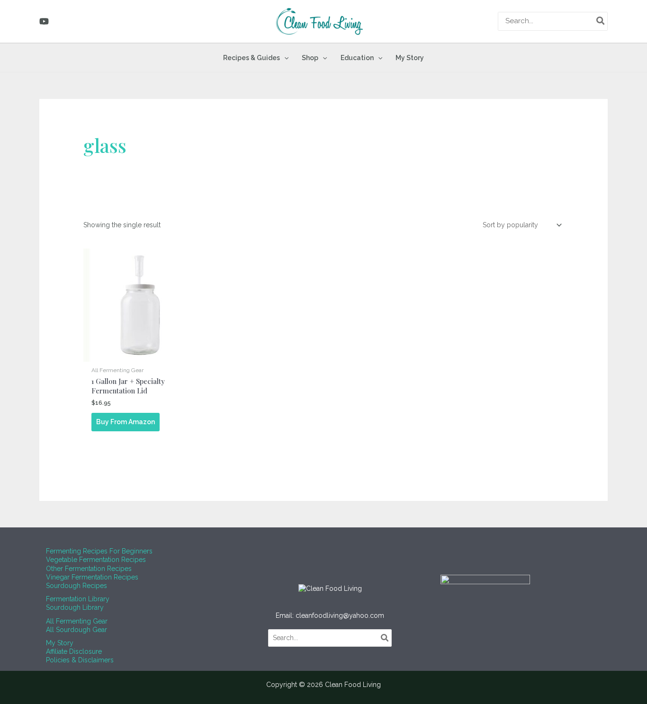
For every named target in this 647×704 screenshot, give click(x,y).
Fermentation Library (77, 599)
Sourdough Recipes (76, 585)
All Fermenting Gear (77, 621)
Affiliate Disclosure (74, 651)
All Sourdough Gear (76, 629)
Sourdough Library (75, 607)
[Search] (601, 21)
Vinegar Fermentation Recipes (92, 577)
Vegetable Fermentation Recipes (96, 559)
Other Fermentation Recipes (89, 568)
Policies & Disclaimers (80, 660)
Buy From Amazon (125, 422)
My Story (59, 643)
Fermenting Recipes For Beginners (99, 551)
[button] (284, 58)
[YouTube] (44, 21)
